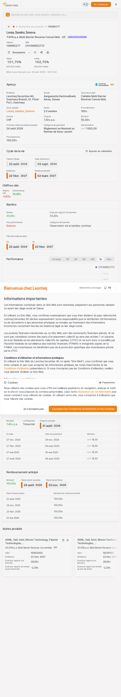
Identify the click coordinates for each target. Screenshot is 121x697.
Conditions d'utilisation (16, 368)
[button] (107, 382)
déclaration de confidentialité (94, 391)
